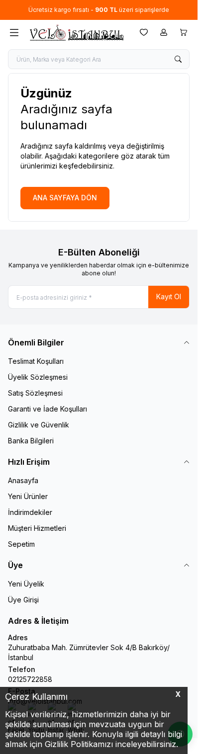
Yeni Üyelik (26, 584)
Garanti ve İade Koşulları (47, 409)
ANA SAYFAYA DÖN (65, 197)
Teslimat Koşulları (36, 361)
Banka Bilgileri (31, 440)
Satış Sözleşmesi (35, 393)
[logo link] (76, 32)
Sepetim (21, 544)
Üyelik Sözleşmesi (38, 377)
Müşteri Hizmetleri (37, 528)
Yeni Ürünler (28, 496)
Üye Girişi (23, 599)
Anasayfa (23, 480)
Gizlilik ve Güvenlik (38, 424)
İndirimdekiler (30, 512)
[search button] (178, 59)
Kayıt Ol (168, 296)
